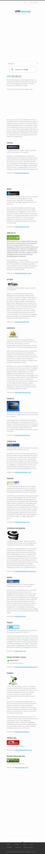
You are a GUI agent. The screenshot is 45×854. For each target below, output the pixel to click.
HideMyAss (11, 328)
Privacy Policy (28, 847)
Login (24, 2)
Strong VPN (11, 441)
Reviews (9, 847)
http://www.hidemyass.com (23, 392)
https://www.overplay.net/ (22, 435)
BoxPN (9, 189)
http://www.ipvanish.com (22, 732)
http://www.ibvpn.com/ (21, 767)
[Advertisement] (22, 38)
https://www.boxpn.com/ (22, 227)
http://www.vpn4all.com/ (22, 173)
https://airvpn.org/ (20, 616)
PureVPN (10, 478)
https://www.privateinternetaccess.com (26, 667)
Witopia (10, 279)
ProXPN (9, 623)
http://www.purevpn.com (22, 522)
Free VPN (18, 847)
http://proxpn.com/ (20, 651)
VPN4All (10, 143)
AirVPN (9, 577)
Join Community (33, 2)
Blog (31, 844)
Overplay (10, 399)
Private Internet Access (16, 657)
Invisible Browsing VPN (16, 756)
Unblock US (11, 233)
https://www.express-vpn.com (23, 750)
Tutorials (16, 844)
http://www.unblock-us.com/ (23, 273)
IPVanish (10, 673)
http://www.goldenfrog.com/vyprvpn (25, 571)
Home (8, 844)
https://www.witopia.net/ (22, 322)
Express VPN (11, 738)
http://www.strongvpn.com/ (23, 472)
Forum (25, 844)
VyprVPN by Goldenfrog (16, 528)
